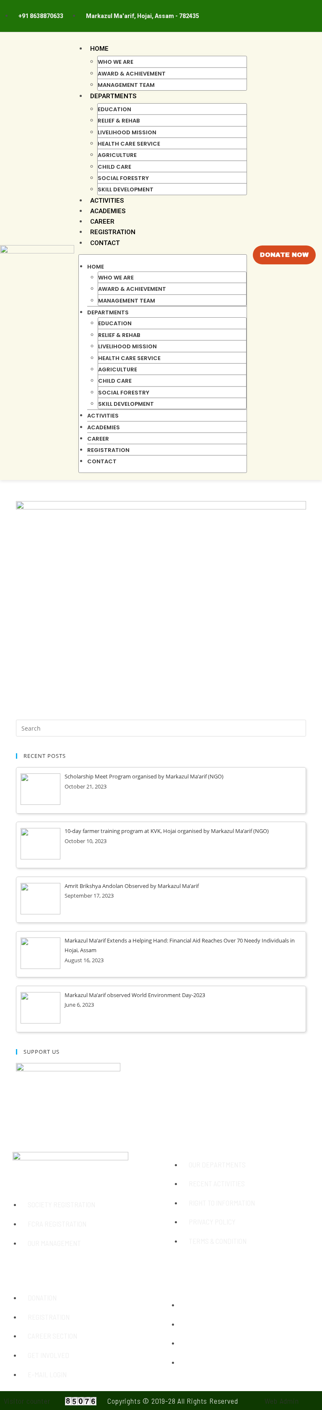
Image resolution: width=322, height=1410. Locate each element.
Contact (105, 243)
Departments (113, 96)
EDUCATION (114, 109)
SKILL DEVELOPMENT (125, 189)
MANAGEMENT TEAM (126, 85)
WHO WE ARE (115, 62)
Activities (107, 200)
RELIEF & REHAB (119, 121)
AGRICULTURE (117, 155)
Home (99, 48)
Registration (112, 232)
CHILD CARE (114, 167)
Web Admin (282, 1400)
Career (102, 221)
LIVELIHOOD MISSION (127, 132)
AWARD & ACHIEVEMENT (132, 74)
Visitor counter (27, 1400)
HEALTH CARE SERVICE (129, 144)
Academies (107, 211)
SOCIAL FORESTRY (123, 178)
